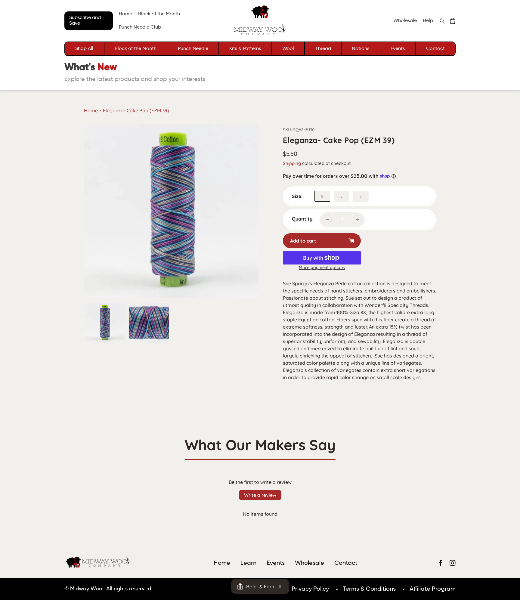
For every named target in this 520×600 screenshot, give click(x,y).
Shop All (84, 48)
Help (428, 20)
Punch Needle (193, 48)
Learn (248, 563)
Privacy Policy (310, 589)
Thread (323, 48)
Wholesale (405, 20)
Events (398, 48)
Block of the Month (135, 48)
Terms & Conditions (369, 589)
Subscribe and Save (85, 20)
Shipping (292, 163)
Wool (288, 48)
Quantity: (303, 219)
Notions (360, 48)
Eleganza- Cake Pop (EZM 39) (136, 110)
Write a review (260, 495)
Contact (435, 48)
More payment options (322, 267)
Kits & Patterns (245, 48)
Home (91, 110)
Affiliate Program (433, 589)
